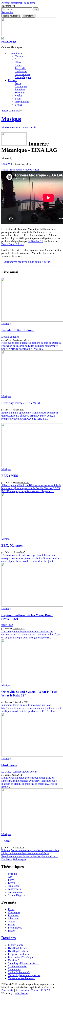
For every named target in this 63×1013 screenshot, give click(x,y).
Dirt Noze (6, 859)
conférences (21, 71)
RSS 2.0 (45, 990)
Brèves (18, 104)
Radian (6, 841)
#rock (12, 169)
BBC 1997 (7, 625)
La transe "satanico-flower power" (19, 771)
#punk (19, 169)
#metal (35, 169)
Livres (18, 65)
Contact (35, 990)
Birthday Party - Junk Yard (20, 403)
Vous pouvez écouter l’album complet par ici (27, 261)
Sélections (20, 92)
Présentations (22, 101)
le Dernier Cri (35, 241)
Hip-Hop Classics (17, 948)
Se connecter (22, 990)
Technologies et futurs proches (24, 975)
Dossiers (8, 938)
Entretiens (20, 89)
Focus (18, 83)
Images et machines (18, 954)
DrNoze (5, 163)
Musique (19, 56)
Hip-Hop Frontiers (18, 951)
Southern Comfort (17, 966)
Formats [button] (12, 80)
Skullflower (9, 765)
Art (16, 59)
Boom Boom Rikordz (12, 244)
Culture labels (15, 945)
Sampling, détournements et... (23, 963)
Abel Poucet (21, 993)
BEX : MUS (9, 475)
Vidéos (18, 95)
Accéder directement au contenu (18, 2)
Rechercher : (8, 5)
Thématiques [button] (15, 53)
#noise (4, 169)
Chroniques (21, 86)
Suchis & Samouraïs (19, 972)
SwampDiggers (23, 77)
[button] (7, 12)
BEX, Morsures (12, 545)
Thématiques (19, 859)
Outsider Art (14, 960)
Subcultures (14, 969)
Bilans (18, 98)
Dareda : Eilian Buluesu (17, 330)
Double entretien (10, 336)
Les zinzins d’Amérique (20, 957)
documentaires (22, 74)
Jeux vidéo (20, 68)
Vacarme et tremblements (22, 127)
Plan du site (7, 990)
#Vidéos (27, 169)
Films (18, 62)
